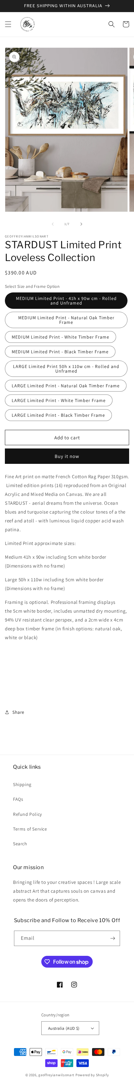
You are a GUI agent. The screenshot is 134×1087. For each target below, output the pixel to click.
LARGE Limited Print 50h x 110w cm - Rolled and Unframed (66, 368)
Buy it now (67, 456)
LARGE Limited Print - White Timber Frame (59, 400)
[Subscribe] (112, 938)
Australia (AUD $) (64, 1028)
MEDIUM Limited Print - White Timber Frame (60, 337)
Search (20, 844)
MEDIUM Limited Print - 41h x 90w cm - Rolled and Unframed (66, 300)
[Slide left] (53, 224)
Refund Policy (27, 814)
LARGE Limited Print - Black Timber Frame (58, 415)
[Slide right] (81, 224)
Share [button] (18, 712)
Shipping (22, 784)
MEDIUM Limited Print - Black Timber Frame (60, 352)
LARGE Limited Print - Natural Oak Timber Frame (66, 386)
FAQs (18, 799)
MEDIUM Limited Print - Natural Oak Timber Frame (66, 320)
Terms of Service (30, 829)
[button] (8, 24)
